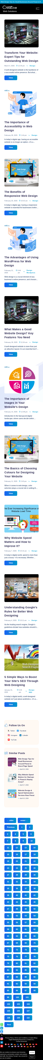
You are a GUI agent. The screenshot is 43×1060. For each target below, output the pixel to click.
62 (35, 929)
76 (17, 956)
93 (26, 984)
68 (17, 943)
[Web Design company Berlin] (28, 1047)
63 (8, 936)
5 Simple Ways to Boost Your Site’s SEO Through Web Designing (21, 681)
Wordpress (31, 273)
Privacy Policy (9, 1038)
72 (17, 950)
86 (35, 970)
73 (26, 950)
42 (35, 895)
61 (26, 929)
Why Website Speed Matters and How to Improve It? (18, 542)
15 (8, 854)
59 (8, 929)
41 (26, 895)
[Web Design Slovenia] (19, 1047)
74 (35, 950)
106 (18, 1011)
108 (8, 1018)
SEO (30, 692)
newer (24, 820)
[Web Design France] (27, 1045)
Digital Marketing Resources (17, 1039)
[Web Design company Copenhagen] (25, 1047)
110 (28, 1018)
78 (35, 956)
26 (35, 868)
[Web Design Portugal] (24, 1045)
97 (26, 991)
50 (35, 909)
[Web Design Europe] (18, 1045)
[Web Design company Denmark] (8, 1045)
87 (8, 977)
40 (17, 895)
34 (35, 882)
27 (8, 875)
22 (35, 861)
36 (17, 888)
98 (35, 991)
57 (26, 922)
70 (35, 943)
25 (26, 868)
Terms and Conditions (21, 1038)
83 (8, 970)
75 (8, 956)
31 (8, 882)
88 (17, 977)
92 (17, 984)
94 (35, 984)
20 (17, 861)
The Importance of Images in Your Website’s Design (16, 402)
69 (26, 943)
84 (17, 970)
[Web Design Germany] (15, 1045)
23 (8, 868)
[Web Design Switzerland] (36, 1045)
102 (8, 1004)
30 (35, 875)
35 (8, 888)
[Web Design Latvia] (33, 1045)
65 (26, 936)
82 (35, 963)
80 (17, 963)
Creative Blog (33, 1038)
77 (26, 956)
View (11, 78)
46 (35, 902)
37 (26, 888)
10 (32, 841)
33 (26, 882)
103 (18, 1004)
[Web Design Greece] (11, 1045)
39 (8, 895)
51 (8, 916)
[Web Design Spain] (30, 1045)
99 (8, 997)
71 (8, 950)
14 (34, 848)
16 (17, 854)
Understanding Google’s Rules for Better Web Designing (20, 611)
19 (8, 861)
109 (18, 1018)
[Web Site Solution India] (10, 7)
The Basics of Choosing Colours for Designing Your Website (20, 472)
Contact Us (30, 1039)
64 (17, 936)
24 (17, 868)
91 (8, 984)
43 (8, 902)
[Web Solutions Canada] (6, 1045)
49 (26, 909)
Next (9, 1025)
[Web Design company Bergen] (31, 1047)
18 (35, 854)
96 (17, 991)
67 (8, 943)
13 (26, 848)
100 (17, 997)
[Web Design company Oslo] (34, 1047)
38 (35, 888)
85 (26, 970)
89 (26, 977)
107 (28, 1011)
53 (26, 916)
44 (17, 902)
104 (28, 1004)
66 (35, 936)
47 (8, 909)
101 (27, 997)
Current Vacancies (21, 1041)
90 (35, 977)
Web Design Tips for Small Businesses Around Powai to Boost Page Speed (21, 2)
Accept (32, 1052)
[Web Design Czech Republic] (22, 1047)
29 (26, 875)
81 (26, 963)
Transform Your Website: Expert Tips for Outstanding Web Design (21, 56)
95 (8, 991)
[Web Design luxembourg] (12, 1047)
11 (8, 848)
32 (17, 882)
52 (17, 916)
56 (17, 922)
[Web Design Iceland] (9, 1047)
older (10, 820)
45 (26, 902)
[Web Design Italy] (21, 1045)
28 (17, 875)
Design (32, 66)
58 (35, 922)
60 (17, 929)
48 (17, 909)
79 (8, 963)
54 (35, 916)
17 (26, 854)
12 (17, 848)
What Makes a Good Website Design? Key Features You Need (19, 333)
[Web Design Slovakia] (15, 1047)
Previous (11, 827)
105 (8, 1011)
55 (8, 922)
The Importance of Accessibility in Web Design (18, 126)
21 (26, 861)
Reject (32, 1057)
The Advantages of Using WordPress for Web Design (21, 261)
